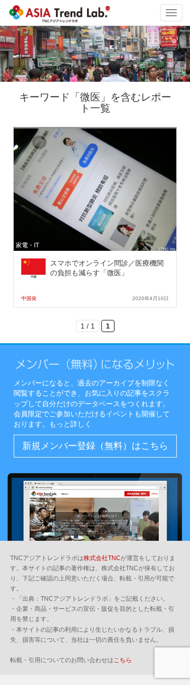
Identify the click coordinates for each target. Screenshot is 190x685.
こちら (122, 660)
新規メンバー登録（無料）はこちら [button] (95, 446)
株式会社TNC (102, 558)
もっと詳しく (70, 424)
